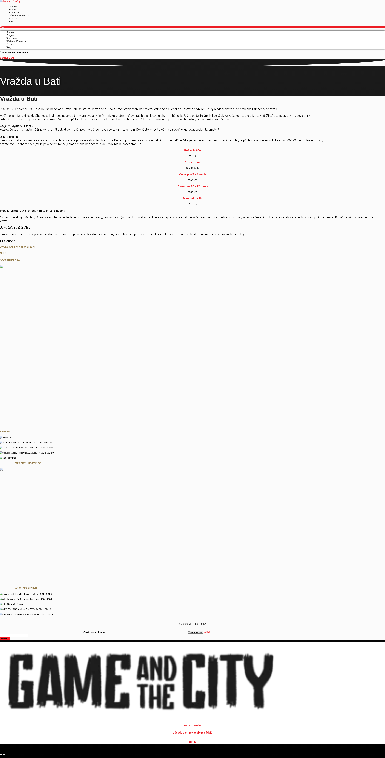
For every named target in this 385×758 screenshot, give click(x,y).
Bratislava (14, 12)
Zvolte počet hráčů (94, 632)
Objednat (5, 638)
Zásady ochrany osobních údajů (192, 732)
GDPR (192, 742)
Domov (13, 6)
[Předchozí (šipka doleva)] (1, 754)
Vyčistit (207, 632)
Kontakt (13, 18)
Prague (13, 9)
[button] (192, 27)
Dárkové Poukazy (19, 15)
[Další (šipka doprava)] (4, 754)
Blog (11, 21)
